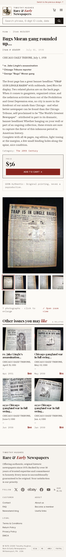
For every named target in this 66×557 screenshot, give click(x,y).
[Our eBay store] (32, 489)
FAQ (5, 506)
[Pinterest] (23, 489)
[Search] (59, 21)
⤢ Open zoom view (50, 310)
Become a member (44, 506)
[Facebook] (41, 489)
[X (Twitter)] (16, 489)
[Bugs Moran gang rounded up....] (8, 282)
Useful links (40, 511)
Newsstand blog (11, 511)
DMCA (6, 535)
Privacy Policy (9, 531)
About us (39, 502)
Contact (7, 502)
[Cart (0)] (54, 10)
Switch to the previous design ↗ (50, 2)
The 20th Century (27, 150)
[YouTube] (48, 489)
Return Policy (9, 527)
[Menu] (61, 10)
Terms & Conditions (12, 523)
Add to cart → (33, 172)
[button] (33, 235)
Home (5, 31)
